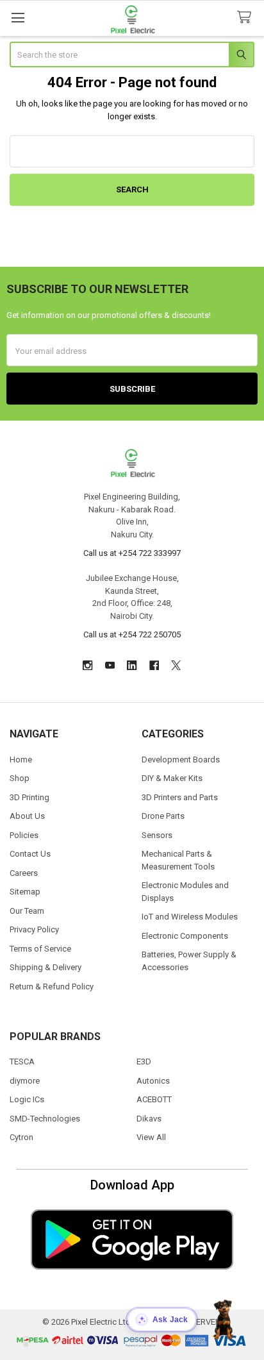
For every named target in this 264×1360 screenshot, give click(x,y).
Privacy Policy (34, 929)
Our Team (27, 911)
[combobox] (132, 54)
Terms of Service (40, 948)
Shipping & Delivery (45, 967)
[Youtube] (110, 665)
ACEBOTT (154, 1099)
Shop (19, 778)
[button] (132, 1239)
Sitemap (25, 891)
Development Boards (181, 759)
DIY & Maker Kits (172, 778)
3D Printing (29, 797)
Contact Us (30, 854)
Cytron (21, 1137)
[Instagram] (87, 665)
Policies (24, 835)
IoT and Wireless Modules (190, 916)
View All (151, 1137)
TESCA (22, 1061)
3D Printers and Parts (180, 797)
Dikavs (148, 1118)
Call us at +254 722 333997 (132, 553)
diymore (25, 1081)
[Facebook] (154, 665)
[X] (176, 665)
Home (21, 759)
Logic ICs (27, 1099)
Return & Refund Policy (52, 986)
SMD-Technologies (45, 1118)
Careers (24, 873)
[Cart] (246, 17)
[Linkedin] (131, 665)
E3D (143, 1061)
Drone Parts (163, 816)
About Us (27, 816)
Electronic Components (185, 936)
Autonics (153, 1081)
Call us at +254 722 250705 (132, 634)
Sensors (157, 835)
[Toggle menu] (17, 17)
